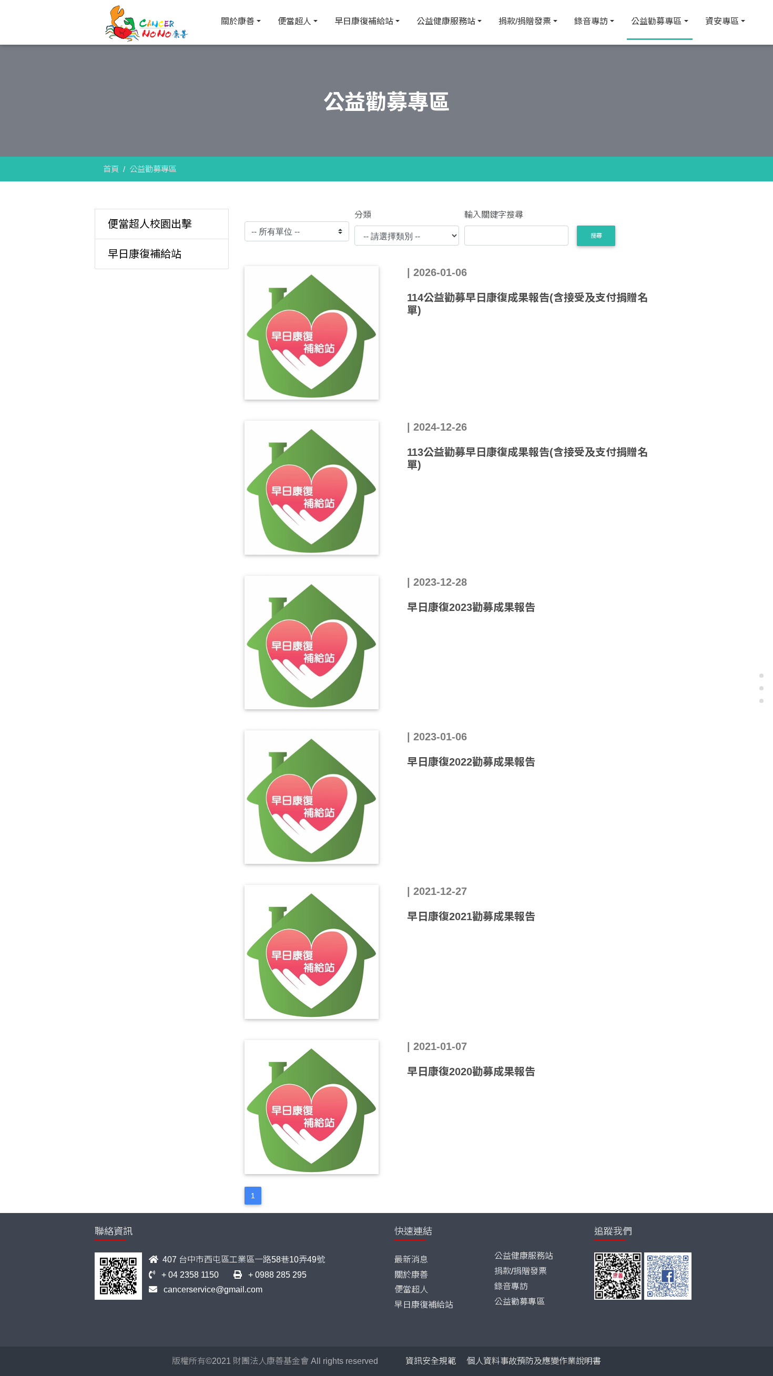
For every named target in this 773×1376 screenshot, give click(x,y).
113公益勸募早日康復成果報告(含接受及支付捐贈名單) (527, 458)
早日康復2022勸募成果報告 (471, 762)
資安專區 (722, 21)
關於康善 (238, 21)
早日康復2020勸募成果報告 (471, 1071)
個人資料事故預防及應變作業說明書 (533, 1361)
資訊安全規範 (430, 1361)
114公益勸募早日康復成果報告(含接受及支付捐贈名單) (527, 304)
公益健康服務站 (445, 21)
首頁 (111, 169)
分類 (362, 214)
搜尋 (596, 235)
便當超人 (294, 21)
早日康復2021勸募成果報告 (471, 916)
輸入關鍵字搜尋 (493, 214)
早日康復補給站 (363, 21)
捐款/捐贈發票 (525, 21)
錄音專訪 (591, 21)
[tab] (161, 224)
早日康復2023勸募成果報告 (471, 607)
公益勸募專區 (656, 21)
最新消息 (411, 1259)
